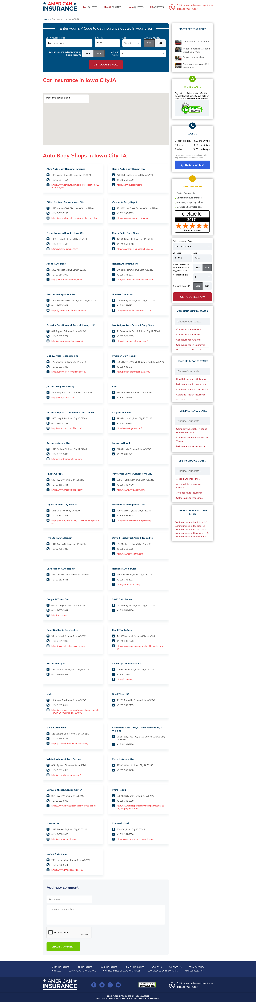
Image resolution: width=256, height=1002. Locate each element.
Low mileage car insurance (163, 971)
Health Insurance (134, 967)
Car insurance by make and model (121, 971)
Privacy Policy (196, 967)
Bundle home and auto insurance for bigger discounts (65, 53)
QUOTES (90, 7)
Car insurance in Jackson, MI (190, 525)
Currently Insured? (152, 38)
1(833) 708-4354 (194, 164)
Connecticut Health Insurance (192, 389)
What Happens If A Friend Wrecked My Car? (196, 50)
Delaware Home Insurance (190, 446)
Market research (194, 971)
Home (46, 19)
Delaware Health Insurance (191, 384)
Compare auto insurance (82, 971)
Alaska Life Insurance (188, 478)
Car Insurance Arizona (188, 339)
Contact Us (175, 967)
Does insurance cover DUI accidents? (196, 66)
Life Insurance (84, 967)
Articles (56, 971)
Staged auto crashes (193, 57)
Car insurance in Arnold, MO (190, 529)
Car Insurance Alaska (188, 334)
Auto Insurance (60, 967)
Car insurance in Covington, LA (192, 532)
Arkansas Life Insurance (189, 492)
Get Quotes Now (105, 64)
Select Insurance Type (55, 38)
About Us (157, 967)
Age (124, 38)
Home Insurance (108, 967)
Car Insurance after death (196, 41)
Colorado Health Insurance (190, 394)
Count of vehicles (115, 53)
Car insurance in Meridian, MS (191, 522)
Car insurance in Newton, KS (190, 536)
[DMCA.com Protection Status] (148, 985)
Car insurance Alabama (189, 329)
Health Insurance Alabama (191, 379)
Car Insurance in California (190, 344)
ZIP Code (99, 38)
